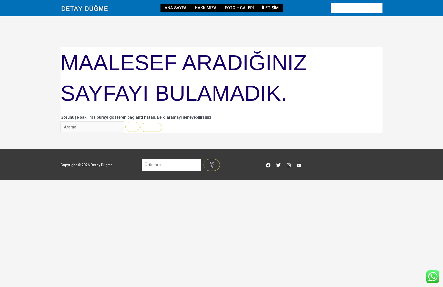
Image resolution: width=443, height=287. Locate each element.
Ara (212, 165)
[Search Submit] (132, 127)
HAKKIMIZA (206, 7)
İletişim (270, 7)
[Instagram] (288, 165)
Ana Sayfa (176, 7)
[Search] (379, 8)
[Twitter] (278, 165)
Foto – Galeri (239, 7)
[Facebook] (268, 165)
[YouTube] (299, 165)
